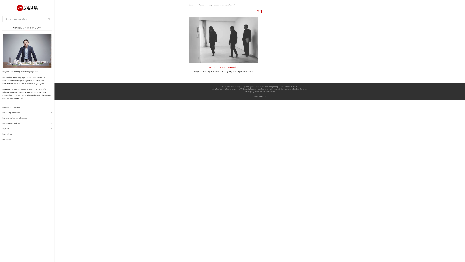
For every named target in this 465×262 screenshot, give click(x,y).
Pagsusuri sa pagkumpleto (228, 67)
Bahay (191, 5)
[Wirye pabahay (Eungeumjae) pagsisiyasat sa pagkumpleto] (223, 40)
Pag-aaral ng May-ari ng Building (14, 118)
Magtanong (6, 139)
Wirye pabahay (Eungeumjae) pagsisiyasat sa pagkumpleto (223, 71)
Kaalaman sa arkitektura (11, 123)
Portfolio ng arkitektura (11, 112)
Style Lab (5, 128)
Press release (7, 134)
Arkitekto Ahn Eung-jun (11, 107)
